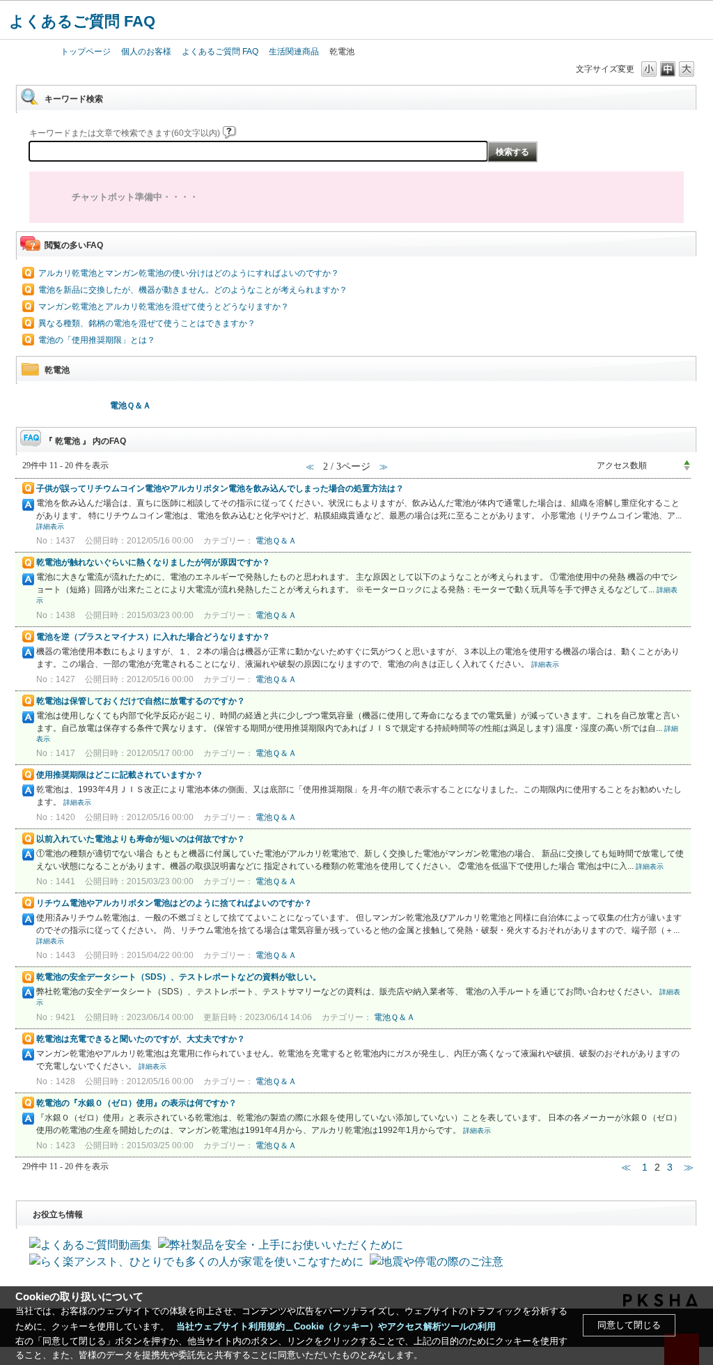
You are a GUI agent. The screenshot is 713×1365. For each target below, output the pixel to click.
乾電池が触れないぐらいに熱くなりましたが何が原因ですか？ (153, 562)
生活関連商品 (294, 51)
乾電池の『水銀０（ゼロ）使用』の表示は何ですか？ (136, 1103)
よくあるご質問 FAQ (82, 21)
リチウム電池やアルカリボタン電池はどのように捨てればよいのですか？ (174, 903)
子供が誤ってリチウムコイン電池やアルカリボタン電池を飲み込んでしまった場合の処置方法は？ (220, 488)
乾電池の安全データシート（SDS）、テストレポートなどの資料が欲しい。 (178, 977)
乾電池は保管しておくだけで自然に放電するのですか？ (140, 701)
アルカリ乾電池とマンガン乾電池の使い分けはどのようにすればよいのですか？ (188, 273)
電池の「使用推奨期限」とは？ (96, 340)
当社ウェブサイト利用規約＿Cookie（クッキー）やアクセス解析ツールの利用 (336, 1326)
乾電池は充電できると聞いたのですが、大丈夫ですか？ (140, 1039)
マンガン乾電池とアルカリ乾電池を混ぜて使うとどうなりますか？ (163, 306)
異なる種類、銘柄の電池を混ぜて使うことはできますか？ (147, 323)
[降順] (687, 469)
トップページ (86, 51)
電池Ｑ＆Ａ (130, 405)
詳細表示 (50, 526)
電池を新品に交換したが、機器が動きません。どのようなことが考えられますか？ (192, 290)
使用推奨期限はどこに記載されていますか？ (119, 775)
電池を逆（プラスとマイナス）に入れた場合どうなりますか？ (153, 637)
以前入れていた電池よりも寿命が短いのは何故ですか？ (140, 839)
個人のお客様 (146, 51)
